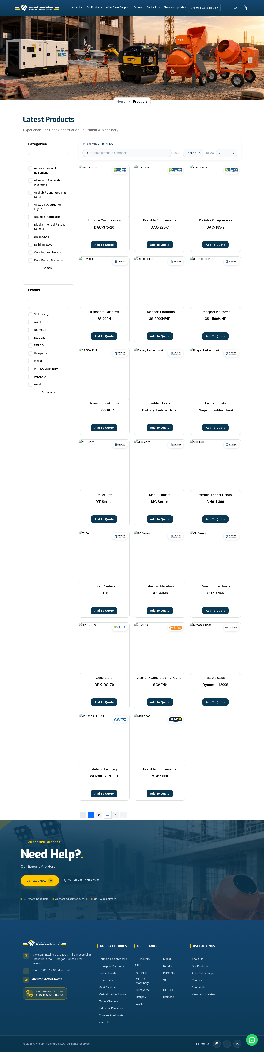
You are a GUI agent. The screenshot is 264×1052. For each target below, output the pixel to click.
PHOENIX (169, 973)
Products (140, 101)
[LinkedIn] (237, 1044)
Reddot (167, 966)
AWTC (140, 1004)
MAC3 (167, 959)
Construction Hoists (111, 1015)
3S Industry (143, 959)
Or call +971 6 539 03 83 (84, 880)
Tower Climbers (108, 1001)
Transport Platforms (111, 966)
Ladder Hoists (107, 973)
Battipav (141, 997)
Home (121, 101)
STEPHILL (142, 973)
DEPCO (168, 990)
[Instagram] (217, 1044)
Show (210, 153)
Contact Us (153, 7)
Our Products (94, 7)
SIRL (166, 980)
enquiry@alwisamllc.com (47, 978)
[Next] (123, 815)
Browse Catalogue (204, 7)
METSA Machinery (142, 981)
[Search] (235, 8)
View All (104, 1022)
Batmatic (168, 997)
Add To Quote (104, 244)
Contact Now (36, 880)
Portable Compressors (113, 959)
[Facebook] (227, 1044)
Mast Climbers (108, 987)
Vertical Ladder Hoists (112, 994)
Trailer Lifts (106, 980)
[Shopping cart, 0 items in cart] (245, 8)
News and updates (175, 7)
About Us (76, 7)
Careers (138, 7)
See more (47, 268)
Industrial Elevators (111, 1008)
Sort (177, 153)
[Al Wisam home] (44, 943)
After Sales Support (118, 7)
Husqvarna (143, 990)
